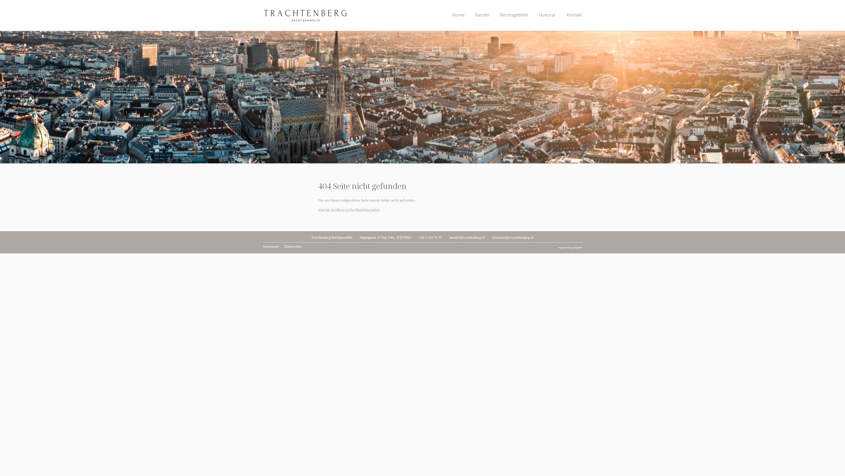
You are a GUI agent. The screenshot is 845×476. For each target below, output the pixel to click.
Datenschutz (292, 247)
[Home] (305, 30)
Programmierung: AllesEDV (570, 248)
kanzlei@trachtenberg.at (467, 238)
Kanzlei (482, 15)
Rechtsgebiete (514, 15)
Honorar (547, 15)
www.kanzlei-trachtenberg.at (513, 238)
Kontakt (574, 15)
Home (458, 15)
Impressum (271, 247)
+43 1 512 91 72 (430, 238)
